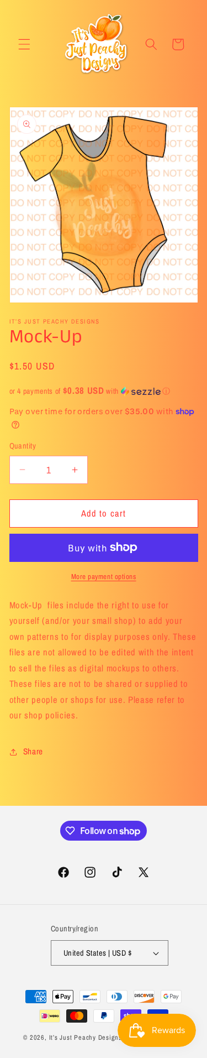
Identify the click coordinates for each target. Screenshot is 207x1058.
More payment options (103, 576)
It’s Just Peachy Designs (85, 1037)
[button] (24, 44)
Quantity (22, 445)
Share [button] (33, 751)
